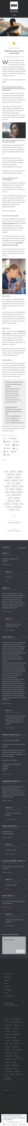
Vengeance (11, 509)
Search (6, 1090)
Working (12, 1074)
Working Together (14, 48)
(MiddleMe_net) (14, 418)
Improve (7, 1046)
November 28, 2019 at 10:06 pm (10, 828)
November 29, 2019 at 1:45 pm (10, 863)
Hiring (16, 1043)
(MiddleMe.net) (15, 420)
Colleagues (12, 471)
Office (7, 492)
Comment (20, 951)
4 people (9, 703)
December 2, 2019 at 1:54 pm (13, 573)
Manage (15, 1052)
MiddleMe (14, 11)
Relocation (6, 986)
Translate (15, 1005)
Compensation (10, 474)
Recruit (10, 498)
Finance (7, 1037)
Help (8, 483)
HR (20, 1043)
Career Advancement (16, 1022)
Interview (6, 983)
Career (7, 1022)
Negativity (18, 489)
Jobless (21, 486)
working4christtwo (10, 735)
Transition (8, 506)
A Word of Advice (8, 974)
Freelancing (16, 1040)
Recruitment (8, 1068)
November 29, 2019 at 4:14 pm (13, 881)
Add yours (22, 547)
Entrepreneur (7, 977)
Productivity (15, 1065)
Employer (7, 480)
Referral (18, 501)
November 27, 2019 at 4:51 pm (10, 590)
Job (13, 483)
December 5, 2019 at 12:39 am (10, 897)
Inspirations (15, 1046)
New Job (14, 1059)
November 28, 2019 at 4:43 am (10, 736)
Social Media (15, 504)
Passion (7, 1062)
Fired (21, 480)
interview (7, 1049)
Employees (17, 477)
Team (21, 504)
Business (17, 1019)
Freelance (6, 980)
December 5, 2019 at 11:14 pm (13, 916)
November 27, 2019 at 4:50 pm (10, 555)
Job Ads (18, 483)
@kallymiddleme (16, 416)
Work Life (19, 1074)
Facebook (7, 1080)
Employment (15, 480)
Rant (8, 495)
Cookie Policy (10, 1119)
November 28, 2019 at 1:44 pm (10, 783)
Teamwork (17, 1071)
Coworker (18, 474)
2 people (9, 564)
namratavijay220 (9, 826)
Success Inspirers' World (12, 861)
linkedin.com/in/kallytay (17, 422)
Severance (7, 504)
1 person (12, 819)
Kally (10, 56)
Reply (24, 553)
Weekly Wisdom (8, 989)
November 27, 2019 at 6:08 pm (10, 639)
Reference (16, 498)
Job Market (14, 486)
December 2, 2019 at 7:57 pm (13, 846)
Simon (4, 588)
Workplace (8, 1077)
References (10, 501)
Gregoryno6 (7, 637)
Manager (12, 489)
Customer (15, 1031)
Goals (6, 1043)
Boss (6, 471)
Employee (9, 477)
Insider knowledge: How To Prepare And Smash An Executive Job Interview (12, 391)
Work (6, 1074)
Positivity (19, 492)
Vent (18, 509)
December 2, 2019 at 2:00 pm (13, 712)
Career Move (8, 1025)
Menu (14, 15)
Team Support (9, 1071)
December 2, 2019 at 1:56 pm (13, 620)
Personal (13, 1062)
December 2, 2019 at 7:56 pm (13, 809)
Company (20, 471)
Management (8, 1056)
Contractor (15, 1028)
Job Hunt (7, 486)
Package (13, 492)
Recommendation (16, 495)
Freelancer (8, 1040)
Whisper (6, 993)
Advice (6, 1019)
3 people (9, 800)
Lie (7, 489)
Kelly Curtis (7, 895)
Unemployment (17, 506)
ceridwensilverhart (10, 781)
